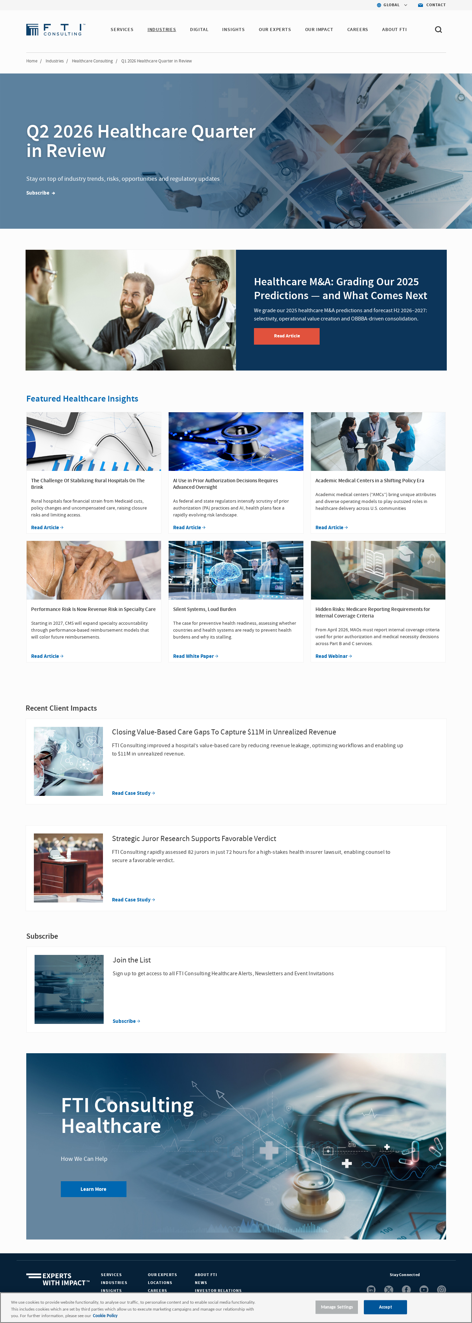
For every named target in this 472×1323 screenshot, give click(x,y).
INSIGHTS (233, 30)
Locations (160, 1283)
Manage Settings (337, 1307)
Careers (157, 1291)
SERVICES (122, 30)
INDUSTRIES (162, 30)
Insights (111, 1291)
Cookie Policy (105, 1316)
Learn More (93, 1189)
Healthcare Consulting (92, 61)
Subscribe (124, 1021)
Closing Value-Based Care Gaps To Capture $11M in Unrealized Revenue (224, 732)
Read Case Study (131, 793)
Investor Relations (218, 1291)
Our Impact (319, 30)
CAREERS (358, 30)
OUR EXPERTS (275, 30)
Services (111, 1275)
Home (31, 61)
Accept (385, 1307)
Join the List (132, 960)
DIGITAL (199, 30)
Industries (55, 61)
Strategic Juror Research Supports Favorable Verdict (194, 839)
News (201, 1283)
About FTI (206, 1275)
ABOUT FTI (394, 30)
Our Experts (162, 1275)
